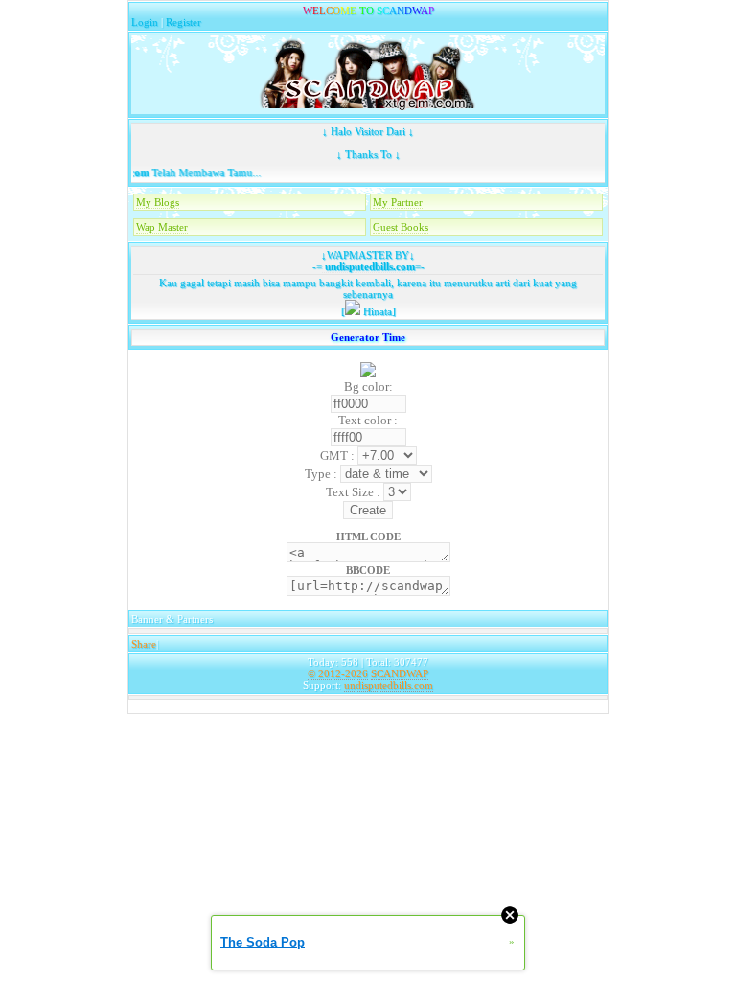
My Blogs (157, 202)
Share (143, 644)
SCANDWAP (399, 673)
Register (183, 22)
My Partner (398, 202)
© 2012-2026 (338, 673)
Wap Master (162, 227)
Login (144, 22)
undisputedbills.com (368, 266)
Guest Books (400, 227)
